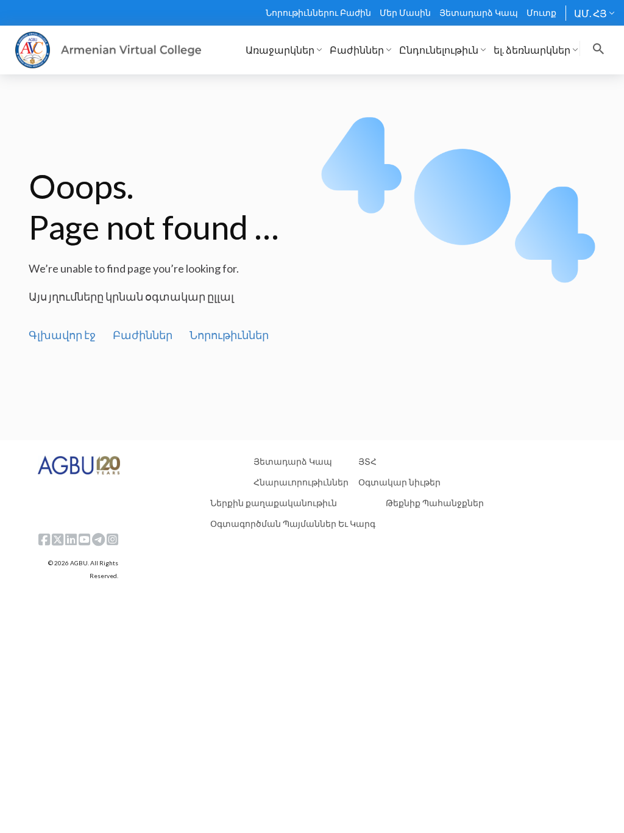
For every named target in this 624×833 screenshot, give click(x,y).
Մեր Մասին (405, 12)
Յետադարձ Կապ (478, 12)
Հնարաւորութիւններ (301, 482)
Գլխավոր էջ (62, 334)
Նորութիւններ (229, 334)
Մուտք (541, 12)
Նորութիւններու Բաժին (318, 12)
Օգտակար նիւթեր (399, 482)
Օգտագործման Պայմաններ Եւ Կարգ (292, 523)
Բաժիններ (142, 334)
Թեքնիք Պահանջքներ (435, 503)
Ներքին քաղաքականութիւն (273, 503)
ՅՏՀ (367, 461)
